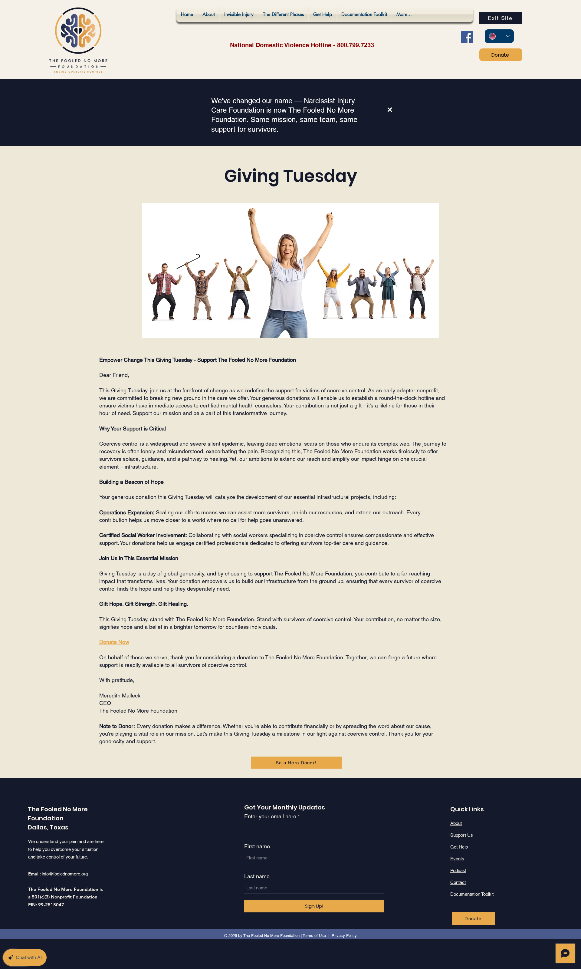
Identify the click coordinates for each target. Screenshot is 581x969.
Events (457, 858)
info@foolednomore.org (65, 873)
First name (257, 846)
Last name (257, 876)
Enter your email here (270, 816)
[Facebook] (467, 37)
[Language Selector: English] (499, 36)
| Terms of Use (313, 935)
